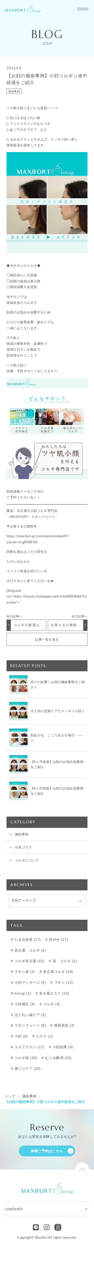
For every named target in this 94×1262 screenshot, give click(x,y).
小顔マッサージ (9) (29, 982)
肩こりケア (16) (27, 1069)
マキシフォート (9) (29, 1025)
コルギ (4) (51, 1004)
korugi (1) (22, 993)
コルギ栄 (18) (25, 1058)
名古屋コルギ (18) (57, 972)
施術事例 (14, 91)
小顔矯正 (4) (24, 1004)
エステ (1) (44, 1036)
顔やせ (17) (58, 940)
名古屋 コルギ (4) (29, 950)
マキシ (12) (63, 982)
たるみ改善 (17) (27, 940)
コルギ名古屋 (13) (28, 961)
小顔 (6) (20, 1036)
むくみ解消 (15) (58, 1058)
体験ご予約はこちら (47, 1151)
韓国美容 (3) (64, 1025)
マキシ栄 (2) (24, 972)
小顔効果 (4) (62, 1047)
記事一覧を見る (47, 639)
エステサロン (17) (28, 1047)
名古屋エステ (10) (53, 993)
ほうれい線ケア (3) (29, 1015)
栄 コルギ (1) (64, 961)
